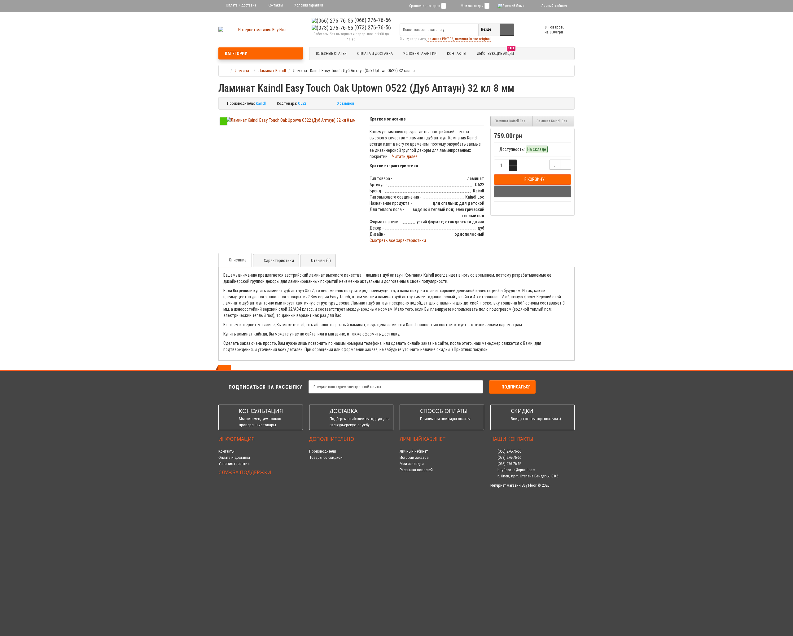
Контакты (275, 5)
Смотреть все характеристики (398, 240)
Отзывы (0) (321, 260)
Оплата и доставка (240, 5)
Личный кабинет (414, 451)
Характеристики (279, 260)
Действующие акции (496, 53)
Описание (238, 259)
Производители (322, 451)
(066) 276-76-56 (372, 20)
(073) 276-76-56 (372, 27)
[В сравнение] (565, 165)
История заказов (414, 457)
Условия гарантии (308, 5)
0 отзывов (345, 103)
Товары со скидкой (326, 457)
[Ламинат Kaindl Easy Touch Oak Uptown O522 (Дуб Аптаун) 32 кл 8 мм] (291, 120)
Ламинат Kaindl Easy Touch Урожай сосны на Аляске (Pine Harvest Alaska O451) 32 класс (513, 121)
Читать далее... (406, 156)
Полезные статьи (331, 53)
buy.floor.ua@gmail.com (516, 469)
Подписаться (516, 386)
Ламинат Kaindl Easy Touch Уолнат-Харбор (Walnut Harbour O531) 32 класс (555, 121)
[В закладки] (554, 165)
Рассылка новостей (416, 469)
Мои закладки (412, 463)
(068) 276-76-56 (509, 463)
